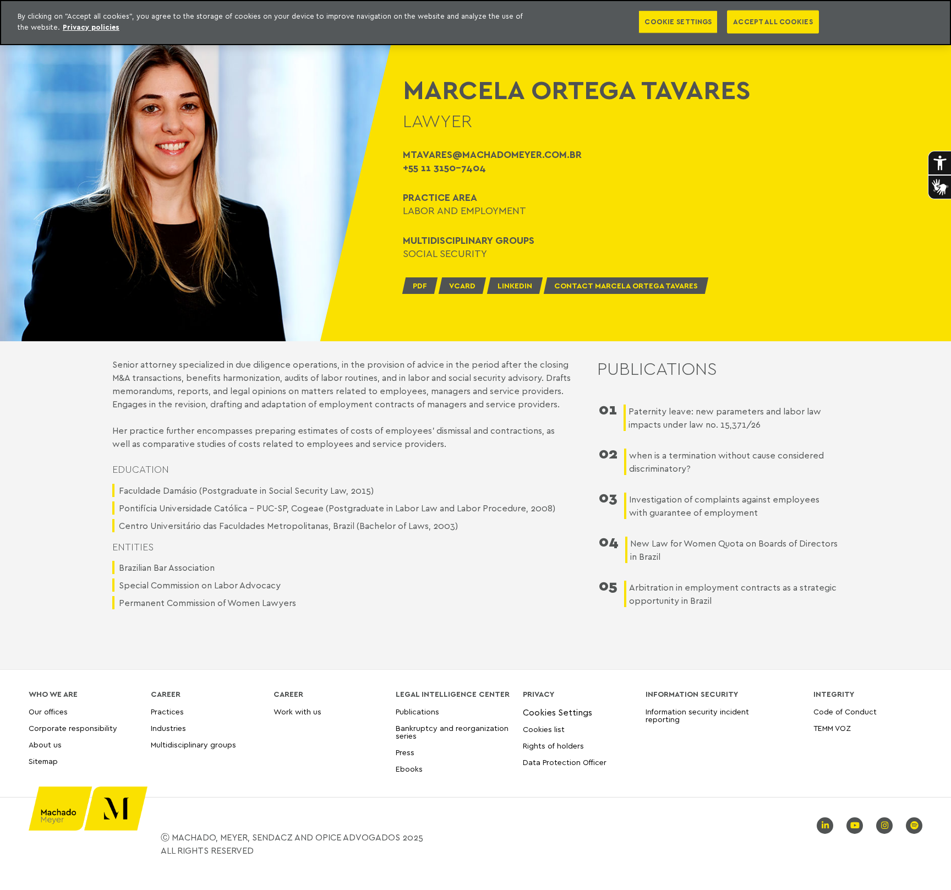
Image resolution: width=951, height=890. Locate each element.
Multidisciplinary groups (193, 744)
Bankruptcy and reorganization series (452, 731)
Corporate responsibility (73, 728)
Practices (167, 712)
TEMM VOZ (832, 728)
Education (140, 469)
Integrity (833, 694)
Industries (168, 728)
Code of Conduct (845, 712)
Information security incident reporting (697, 716)
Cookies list (544, 729)
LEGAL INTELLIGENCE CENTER (453, 694)
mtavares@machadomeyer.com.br (492, 154)
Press (405, 752)
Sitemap (43, 761)
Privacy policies (91, 27)
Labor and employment (464, 210)
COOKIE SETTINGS (678, 21)
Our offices (48, 712)
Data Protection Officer (564, 762)
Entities (133, 547)
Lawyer (437, 120)
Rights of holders (553, 745)
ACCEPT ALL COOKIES (772, 21)
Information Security (692, 694)
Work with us (297, 712)
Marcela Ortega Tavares (577, 90)
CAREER (166, 694)
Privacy (538, 694)
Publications (417, 712)
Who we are (53, 694)
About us (45, 744)
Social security (445, 253)
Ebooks (409, 768)
